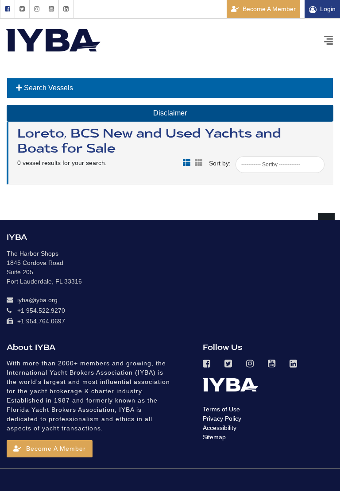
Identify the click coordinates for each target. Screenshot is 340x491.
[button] (50, 448)
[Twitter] (22, 9)
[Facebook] (7, 9)
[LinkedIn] (65, 9)
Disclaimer (170, 113)
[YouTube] (51, 9)
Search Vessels (47, 88)
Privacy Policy (222, 418)
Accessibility (219, 427)
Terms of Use (221, 409)
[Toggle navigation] (328, 40)
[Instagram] (36, 9)
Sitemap (214, 437)
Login (328, 8)
